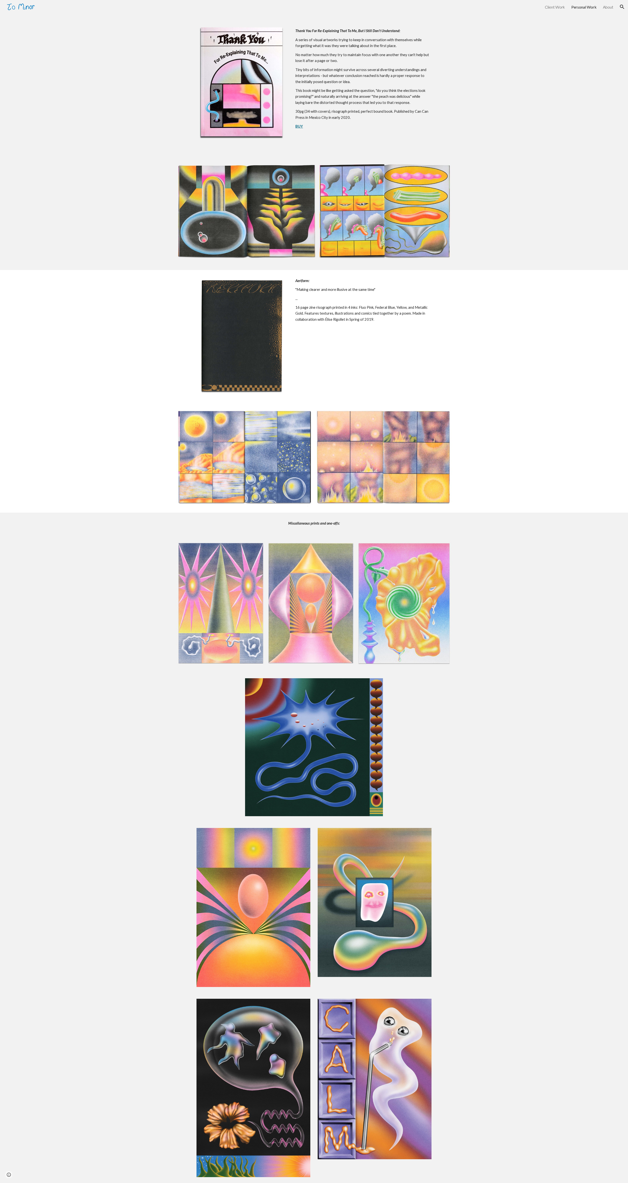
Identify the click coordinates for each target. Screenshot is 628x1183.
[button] (622, 7)
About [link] (608, 7)
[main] (362, 76)
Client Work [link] (555, 7)
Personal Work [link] (584, 7)
